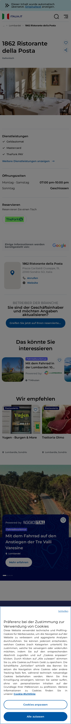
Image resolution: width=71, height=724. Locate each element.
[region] (35, 665)
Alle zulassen (35, 716)
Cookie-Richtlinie (25, 693)
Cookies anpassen (35, 704)
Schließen (63, 611)
